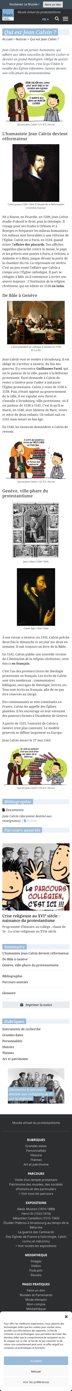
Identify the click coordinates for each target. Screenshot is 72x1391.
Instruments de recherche (21, 1029)
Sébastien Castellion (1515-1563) (36, 1218)
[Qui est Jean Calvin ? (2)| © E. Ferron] (36, 458)
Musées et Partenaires (36, 1295)
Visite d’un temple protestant (36, 1180)
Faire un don (53, 4)
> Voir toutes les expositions (36, 1246)
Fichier (31, 821)
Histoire (8, 1047)
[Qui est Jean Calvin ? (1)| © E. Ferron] (36, 100)
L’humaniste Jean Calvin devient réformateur (35, 953)
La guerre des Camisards (36, 1232)
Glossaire (9, 993)
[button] (66, 1316)
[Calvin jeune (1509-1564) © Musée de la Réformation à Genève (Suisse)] (36, 173)
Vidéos (36, 1266)
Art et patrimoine (15, 1059)
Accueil (7, 39)
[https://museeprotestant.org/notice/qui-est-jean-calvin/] (36, 1086)
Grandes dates (12, 1035)
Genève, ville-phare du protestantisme (30, 965)
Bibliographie (12, 976)
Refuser (36, 1371)
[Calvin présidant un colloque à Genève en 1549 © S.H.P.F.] (36, 322)
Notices (21, 39)
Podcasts (36, 1270)
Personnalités (12, 1041)
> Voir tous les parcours (36, 1193)
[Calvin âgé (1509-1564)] (36, 597)
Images (36, 1261)
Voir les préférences (36, 1382)
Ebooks (36, 1275)
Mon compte (36, 1304)
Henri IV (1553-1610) (36, 1213)
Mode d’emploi (36, 1299)
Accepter (36, 1361)
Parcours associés (15, 982)
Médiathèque (36, 1309)
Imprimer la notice (38, 1005)
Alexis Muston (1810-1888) (36, 1209)
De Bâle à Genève (15, 959)
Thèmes (8, 1053)
